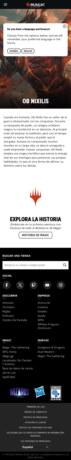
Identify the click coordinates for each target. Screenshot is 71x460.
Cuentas (43, 307)
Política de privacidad (35, 417)
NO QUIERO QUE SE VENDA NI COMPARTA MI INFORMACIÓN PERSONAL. (35, 434)
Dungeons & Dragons (51, 347)
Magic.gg (7, 356)
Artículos (8, 303)
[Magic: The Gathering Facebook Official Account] (6, 285)
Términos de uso (36, 406)
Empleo (42, 311)
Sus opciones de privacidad (35, 441)
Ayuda (41, 316)
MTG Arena (9, 352)
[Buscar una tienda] (65, 265)
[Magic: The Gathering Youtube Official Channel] (47, 285)
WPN (41, 320)
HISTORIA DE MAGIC (35, 235)
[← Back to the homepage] (35, 4)
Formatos (8, 307)
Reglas (6, 311)
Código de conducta (35, 412)
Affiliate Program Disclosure (48, 326)
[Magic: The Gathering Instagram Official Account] (61, 285)
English (28, 51)
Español (14, 51)
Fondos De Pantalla (14, 320)
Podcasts (8, 316)
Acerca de (44, 303)
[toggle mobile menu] (5, 4)
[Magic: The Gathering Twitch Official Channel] (34, 285)
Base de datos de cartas (17, 368)
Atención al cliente (35, 422)
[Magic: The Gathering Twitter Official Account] (20, 285)
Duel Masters (46, 352)
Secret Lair (9, 372)
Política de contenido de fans (35, 427)
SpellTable (8, 377)
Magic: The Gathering (15, 347)
